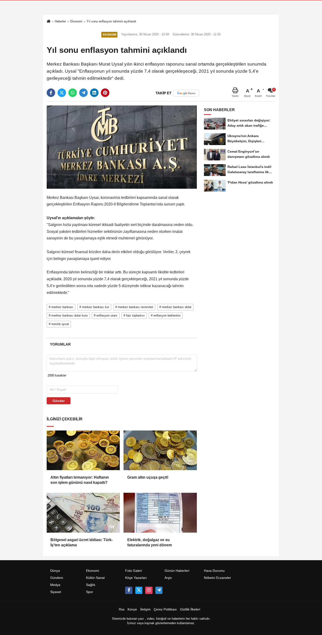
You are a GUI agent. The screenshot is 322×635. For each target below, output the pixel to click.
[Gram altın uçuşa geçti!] (160, 450)
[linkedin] (94, 92)
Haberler (60, 21)
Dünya (55, 570)
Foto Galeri (133, 570)
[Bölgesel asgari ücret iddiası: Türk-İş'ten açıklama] (83, 512)
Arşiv (168, 578)
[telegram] (83, 92)
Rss (121, 609)
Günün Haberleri (177, 570)
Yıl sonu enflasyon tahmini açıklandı (111, 21)
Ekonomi (76, 21)
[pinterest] (105, 92)
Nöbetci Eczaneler (217, 578)
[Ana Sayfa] (48, 22)
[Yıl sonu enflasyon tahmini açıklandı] (122, 147)
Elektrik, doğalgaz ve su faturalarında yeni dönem (149, 542)
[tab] (60, 344)
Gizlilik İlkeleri (190, 609)
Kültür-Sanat (95, 578)
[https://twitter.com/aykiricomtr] (138, 590)
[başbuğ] (158, 590)
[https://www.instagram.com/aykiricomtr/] (148, 590)
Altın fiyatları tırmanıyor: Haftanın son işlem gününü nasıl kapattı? (79, 480)
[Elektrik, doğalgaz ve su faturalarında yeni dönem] (160, 512)
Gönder (59, 401)
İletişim (145, 609)
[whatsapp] (72, 92)
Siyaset (55, 592)
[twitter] (62, 92)
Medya (55, 585)
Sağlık (90, 585)
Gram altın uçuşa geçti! (147, 477)
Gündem (56, 578)
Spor (89, 592)
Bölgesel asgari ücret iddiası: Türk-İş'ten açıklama (81, 542)
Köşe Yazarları (136, 578)
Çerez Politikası (165, 609)
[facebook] (51, 92)
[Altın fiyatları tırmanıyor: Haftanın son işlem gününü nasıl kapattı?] (83, 450)
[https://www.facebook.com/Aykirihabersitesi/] (128, 590)
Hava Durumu (214, 570)
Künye (132, 609)
